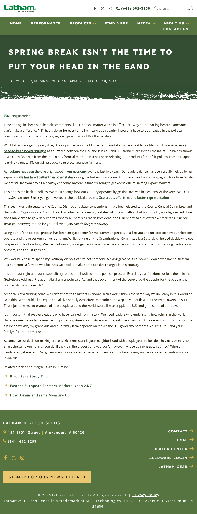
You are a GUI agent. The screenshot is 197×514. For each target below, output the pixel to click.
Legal (181, 440)
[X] (102, 8)
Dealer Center (170, 449)
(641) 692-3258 (135, 8)
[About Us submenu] (187, 23)
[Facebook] (95, 8)
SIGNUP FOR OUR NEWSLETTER (44, 476)
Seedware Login (168, 458)
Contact (178, 431)
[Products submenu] (94, 23)
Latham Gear (173, 466)
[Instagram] (110, 8)
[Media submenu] (154, 23)
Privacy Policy (145, 495)
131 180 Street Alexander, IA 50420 (46, 432)
